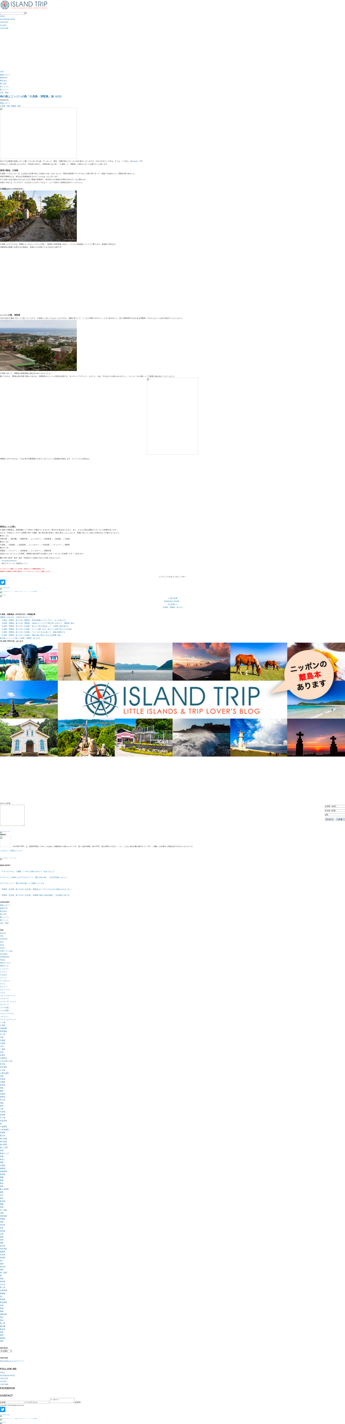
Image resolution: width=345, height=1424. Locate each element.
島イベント (4, 90)
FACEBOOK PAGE (7, 19)
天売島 (2, 1112)
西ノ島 (2, 1287)
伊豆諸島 (3, 1067)
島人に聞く (4, 1147)
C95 (1, 936)
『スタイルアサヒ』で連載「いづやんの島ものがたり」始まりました (27, 871)
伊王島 (2, 1064)
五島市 (2, 1055)
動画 (2, 1091)
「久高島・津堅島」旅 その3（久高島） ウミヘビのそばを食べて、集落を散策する (32, 632)
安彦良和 (3, 1121)
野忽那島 (3, 1302)
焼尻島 (2, 1231)
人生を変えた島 (6, 1061)
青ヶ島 (2, 1323)
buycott (3, 933)
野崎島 (2, 1299)
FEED (2, 16)
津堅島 (13, 106)
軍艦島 (2, 1293)
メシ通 (2, 1022)
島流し (2, 1159)
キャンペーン (5, 990)
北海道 (2, 1094)
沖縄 (8, 106)
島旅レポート (5, 75)
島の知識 (3, 1139)
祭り (2, 1261)
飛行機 (2, 1326)
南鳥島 (2, 1097)
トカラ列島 (4, 1011)
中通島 (2, 1040)
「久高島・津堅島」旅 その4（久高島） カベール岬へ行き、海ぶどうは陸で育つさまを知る (36, 629)
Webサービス (5, 963)
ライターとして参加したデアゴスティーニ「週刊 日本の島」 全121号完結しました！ (34, 877)
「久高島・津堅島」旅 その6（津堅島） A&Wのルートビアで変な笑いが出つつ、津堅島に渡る (37, 623)
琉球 (19, 106)
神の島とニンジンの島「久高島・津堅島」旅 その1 (31, 96)
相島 (2, 1243)
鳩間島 (2, 1338)
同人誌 (2, 1100)
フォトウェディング (8, 1019)
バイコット (4, 1016)
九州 (2, 1046)
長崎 (2, 1308)
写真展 (2, 1079)
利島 (2, 1088)
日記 (2, 1195)
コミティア (4, 999)
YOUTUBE (4, 28)
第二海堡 (3, 1273)
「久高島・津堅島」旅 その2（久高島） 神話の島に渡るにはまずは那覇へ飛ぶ (31, 635)
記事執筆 (3, 1290)
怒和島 (2, 1174)
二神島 (2, 1049)
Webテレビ (4, 966)
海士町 (2, 1225)
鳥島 (2, 1335)
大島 (2, 1109)
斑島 (2, 1186)
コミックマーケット (8, 996)
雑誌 (2, 1320)
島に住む (3, 84)
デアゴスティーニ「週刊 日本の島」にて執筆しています (22, 883)
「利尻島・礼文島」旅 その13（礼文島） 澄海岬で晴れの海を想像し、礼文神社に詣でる (35, 895)
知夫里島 (3, 1249)
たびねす (3, 975)
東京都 (2, 1201)
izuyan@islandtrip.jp (9, 561)
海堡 (2, 1222)
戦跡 (2, 1180)
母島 (2, 1207)
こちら (25, 563)
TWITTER (4, 22)
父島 (2, 1234)
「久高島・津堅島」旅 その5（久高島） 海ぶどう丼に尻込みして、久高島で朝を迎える (34, 626)
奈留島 (2, 1115)
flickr (2, 942)
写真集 (2, 1082)
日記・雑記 (4, 93)
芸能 (2, 1278)
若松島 (2, 1281)
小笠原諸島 (4, 1130)
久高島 (2, 106)
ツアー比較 (4, 1008)
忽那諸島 (3, 1171)
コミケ (2, 993)
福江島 (2, 1267)
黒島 (2, 1341)
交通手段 (3, 1058)
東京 (2, 1198)
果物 (2, 1204)
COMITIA (3, 939)
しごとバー (4, 969)
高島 (2, 1332)
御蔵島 (2, 1168)
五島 (2, 1052)
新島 (2, 1192)
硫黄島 (2, 1252)
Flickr (2, 945)
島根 (2, 1156)
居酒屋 (2, 1133)
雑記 (2, 1317)
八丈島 (2, 1070)
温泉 (2, 1228)
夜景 (2, 1106)
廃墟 (2, 1162)
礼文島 (2, 1255)
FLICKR (3, 25)
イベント (3, 978)
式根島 (2, 1165)
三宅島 (2, 1025)
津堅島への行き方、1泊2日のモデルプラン (16, 617)
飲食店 (2, 1329)
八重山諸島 (4, 1073)
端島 (2, 1270)
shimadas (4, 954)
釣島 (2, 1305)
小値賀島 (3, 1127)
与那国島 (3, 1028)
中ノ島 (2, 1034)
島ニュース (4, 87)
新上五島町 (4, 1189)
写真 (2, 1076)
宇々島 (2, 1118)
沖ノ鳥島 (3, 1210)
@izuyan (134, 161)
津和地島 (3, 1216)
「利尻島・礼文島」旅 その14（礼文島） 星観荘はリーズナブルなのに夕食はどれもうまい (35, 889)
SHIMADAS (4, 957)
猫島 (2, 1237)
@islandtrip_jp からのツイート (12, 1361)
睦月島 (2, 1246)
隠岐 (2, 1311)
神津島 (2, 1258)
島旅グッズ (4, 1153)
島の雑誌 (3, 1142)
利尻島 (2, 1085)
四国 (2, 1103)
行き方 (2, 1284)
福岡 (2, 1264)
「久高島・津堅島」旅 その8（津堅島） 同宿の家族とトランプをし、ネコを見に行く (33, 620)
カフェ (2, 984)
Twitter (2, 960)
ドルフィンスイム (7, 1014)
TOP (2, 72)
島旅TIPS (4, 78)
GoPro (2, 948)
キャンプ (3, 987)
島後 (2, 1150)
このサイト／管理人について (11, 851)
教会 (2, 1183)
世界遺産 (3, 1031)
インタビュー (5, 981)
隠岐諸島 (3, 1314)
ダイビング (4, 1004)
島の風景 (3, 1145)
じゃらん (3, 972)
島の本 (2, 1136)
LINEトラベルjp (6, 951)
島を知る (3, 81)
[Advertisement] (172, 50)
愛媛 (2, 1177)
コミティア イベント (8, 1002)
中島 (2, 1037)
